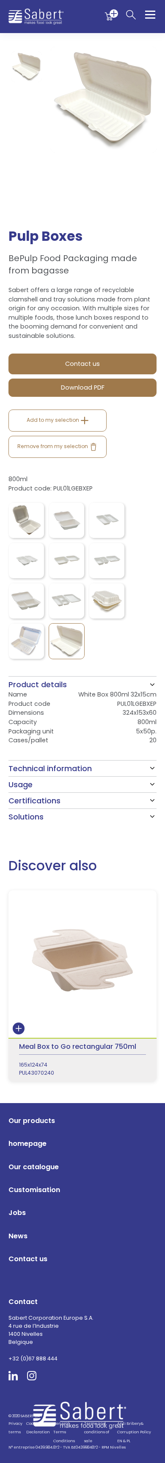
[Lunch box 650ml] (26, 561)
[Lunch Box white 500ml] (107, 601)
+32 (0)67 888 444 (33, 1358)
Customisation (34, 1190)
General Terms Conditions (64, 1432)
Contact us (27, 1259)
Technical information (50, 768)
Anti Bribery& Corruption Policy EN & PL (134, 1432)
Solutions (26, 816)
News (18, 1236)
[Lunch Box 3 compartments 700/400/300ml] (67, 601)
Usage (20, 784)
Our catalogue (33, 1167)
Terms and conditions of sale (96, 1432)
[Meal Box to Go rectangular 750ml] (82, 986)
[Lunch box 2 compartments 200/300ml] (26, 601)
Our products (31, 1121)
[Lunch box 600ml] (67, 520)
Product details (37, 684)
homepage (27, 1143)
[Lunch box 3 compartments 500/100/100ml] (107, 561)
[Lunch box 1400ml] (67, 561)
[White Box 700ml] (26, 641)
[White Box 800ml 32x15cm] (67, 641)
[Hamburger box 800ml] (26, 520)
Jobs (17, 1213)
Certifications (34, 800)
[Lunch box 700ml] (107, 520)
